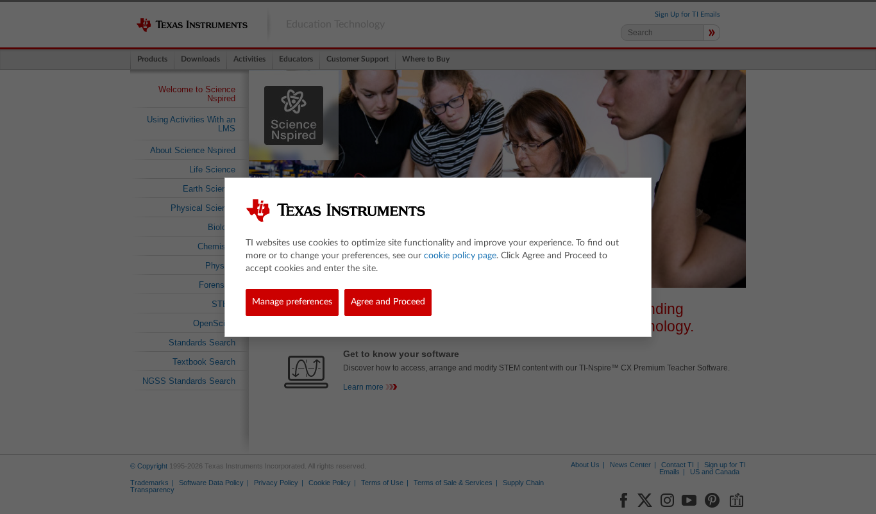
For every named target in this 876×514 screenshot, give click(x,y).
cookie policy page (460, 255)
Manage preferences (292, 301)
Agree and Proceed (388, 301)
